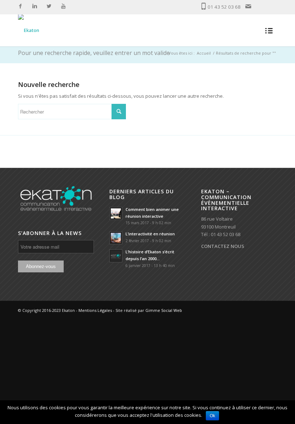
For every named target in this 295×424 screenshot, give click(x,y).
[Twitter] (49, 6)
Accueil (204, 53)
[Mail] (248, 6)
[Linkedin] (34, 6)
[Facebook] (20, 6)
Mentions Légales (95, 310)
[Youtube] (63, 6)
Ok (212, 415)
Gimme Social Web (163, 310)
